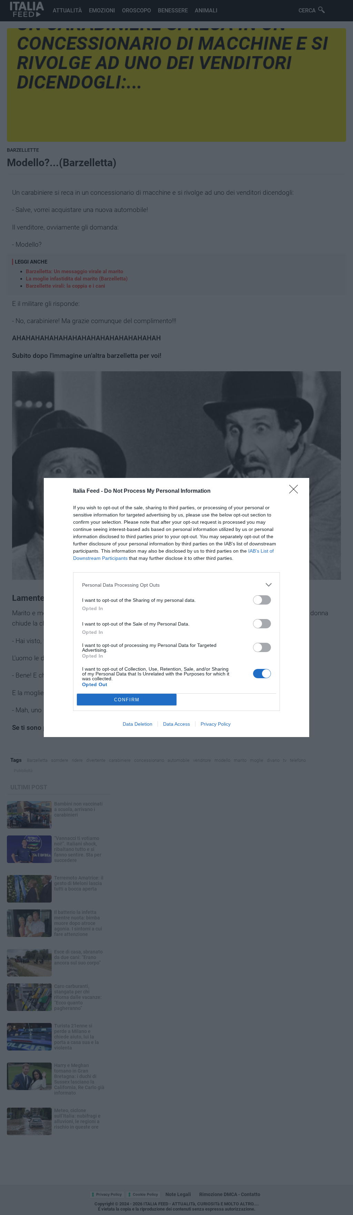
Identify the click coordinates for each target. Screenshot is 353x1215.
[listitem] (176, 584)
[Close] (295, 491)
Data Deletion (137, 724)
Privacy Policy (216, 724)
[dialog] (176, 607)
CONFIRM (127, 699)
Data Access (176, 724)
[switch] (262, 600)
